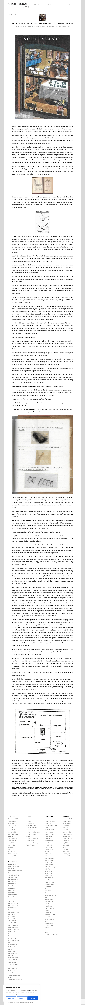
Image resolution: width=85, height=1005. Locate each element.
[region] (21, 993)
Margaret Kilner (12, 944)
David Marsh (12, 890)
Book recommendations (15, 870)
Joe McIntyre (12, 920)
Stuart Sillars (54, 26)
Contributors (12, 881)
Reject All (21, 998)
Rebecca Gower (13, 953)
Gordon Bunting (13, 903)
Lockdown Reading (14, 940)
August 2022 (12, 825)
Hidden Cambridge (14, 912)
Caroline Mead (12, 877)
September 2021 (13, 838)
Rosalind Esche (65, 26)
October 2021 (12, 836)
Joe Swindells (12, 923)
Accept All (32, 998)
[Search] (16, 14)
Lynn (9, 942)
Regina (10, 955)
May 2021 (11, 847)
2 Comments (29, 26)
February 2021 (12, 854)
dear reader (16, 1002)
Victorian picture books (15, 979)
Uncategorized (12, 968)
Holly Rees (11, 914)
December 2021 (13, 834)
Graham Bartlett (13, 905)
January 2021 (12, 856)
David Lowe (11, 888)
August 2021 (12, 840)
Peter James (12, 951)
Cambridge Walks (13, 875)
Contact (28, 821)
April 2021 (11, 849)
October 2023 (12, 821)
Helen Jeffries (12, 910)
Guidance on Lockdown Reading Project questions (33, 834)
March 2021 (11, 851)
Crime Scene (12, 883)
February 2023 (12, 823)
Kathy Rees (11, 931)
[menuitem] (10, 5)
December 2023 (13, 819)
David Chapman (13, 886)
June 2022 (11, 830)
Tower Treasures (13, 964)
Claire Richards (13, 879)
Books (10, 873)
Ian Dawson (11, 916)
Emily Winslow (12, 894)
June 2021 (11, 845)
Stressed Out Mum (13, 960)
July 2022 (11, 827)
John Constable (13, 925)
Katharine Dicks (13, 927)
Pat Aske (11, 949)
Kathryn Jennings (13, 929)
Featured (48, 26)
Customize (11, 998)
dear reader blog (31, 825)
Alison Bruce (12, 864)
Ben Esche (11, 868)
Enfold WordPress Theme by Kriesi (27, 1002)
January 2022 (12, 832)
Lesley (10, 934)
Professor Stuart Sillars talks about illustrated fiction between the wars (42, 23)
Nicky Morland (12, 947)
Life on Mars (12, 938)
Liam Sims (11, 936)
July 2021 (11, 843)
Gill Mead (11, 901)
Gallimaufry (11, 899)
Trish (9, 966)
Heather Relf (12, 907)
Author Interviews (40, 26)
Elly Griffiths (11, 892)
